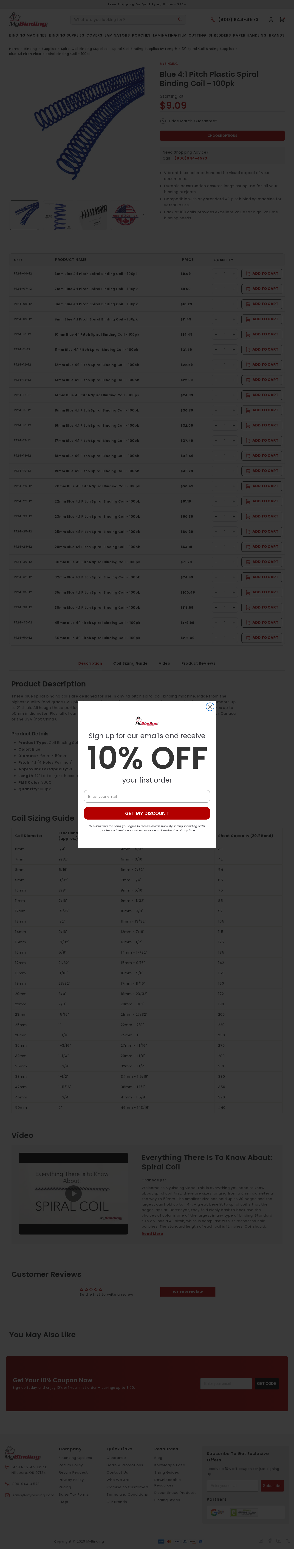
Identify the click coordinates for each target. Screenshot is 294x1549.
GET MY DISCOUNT (147, 813)
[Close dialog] (210, 707)
